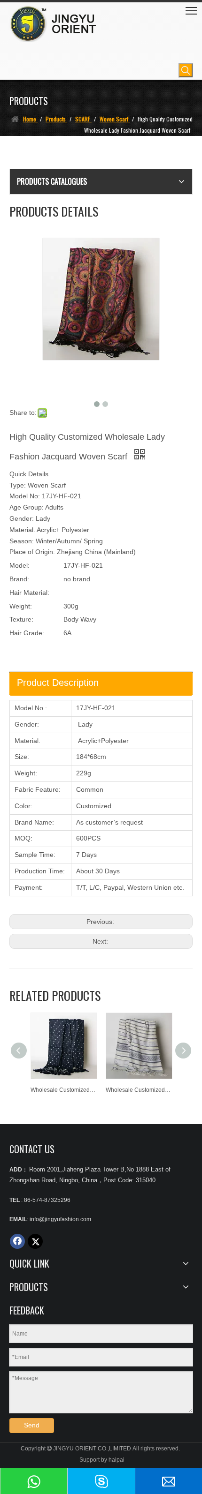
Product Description (58, 682)
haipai (116, 1459)
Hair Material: (29, 592)
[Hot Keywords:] (186, 70)
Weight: (20, 606)
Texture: (21, 619)
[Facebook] (17, 1241)
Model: (19, 565)
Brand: (19, 579)
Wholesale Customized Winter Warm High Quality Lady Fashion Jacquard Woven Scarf (63, 1090)
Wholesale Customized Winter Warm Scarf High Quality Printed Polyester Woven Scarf (138, 1090)
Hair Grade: (26, 633)
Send (31, 1425)
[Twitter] (35, 1241)
